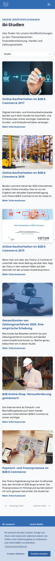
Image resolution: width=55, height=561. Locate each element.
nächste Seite (39, 505)
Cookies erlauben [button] (39, 554)
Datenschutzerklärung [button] (16, 546)
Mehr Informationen (14, 126)
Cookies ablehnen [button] (16, 554)
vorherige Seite (16, 505)
